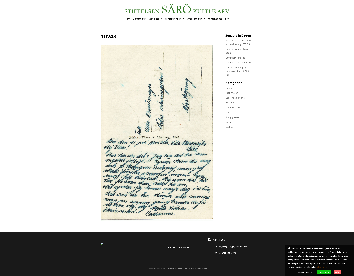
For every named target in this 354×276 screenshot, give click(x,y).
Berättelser (139, 18)
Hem (127, 18)
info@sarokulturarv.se (226, 252)
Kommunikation (233, 107)
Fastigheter (231, 92)
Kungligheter (232, 117)
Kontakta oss (215, 18)
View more (322, 267)
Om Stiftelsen (194, 18)
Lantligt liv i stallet (235, 57)
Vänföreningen (173, 18)
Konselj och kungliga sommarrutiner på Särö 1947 (237, 71)
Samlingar (154, 18)
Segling (229, 126)
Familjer (229, 88)
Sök (227, 18)
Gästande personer (235, 97)
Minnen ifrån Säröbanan (238, 62)
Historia (229, 102)
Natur (228, 122)
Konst (228, 112)
